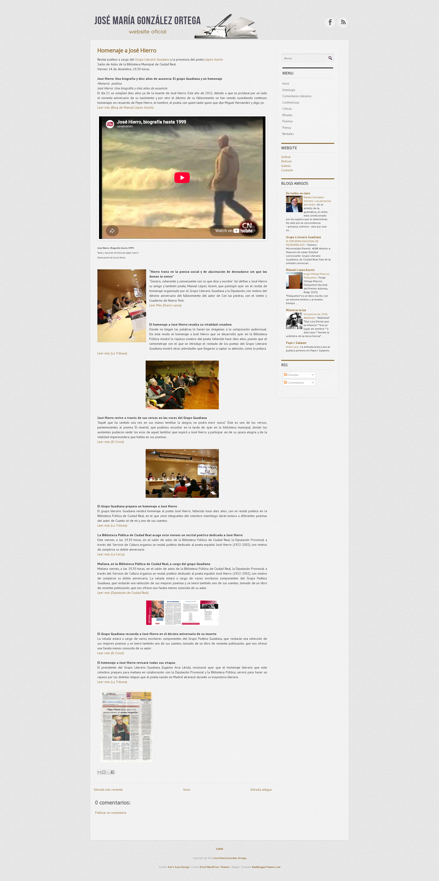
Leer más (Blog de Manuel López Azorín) (125, 107)
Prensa (286, 128)
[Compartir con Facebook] (112, 772)
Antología (288, 90)
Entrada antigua (261, 789)
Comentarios (295, 383)
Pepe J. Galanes (296, 343)
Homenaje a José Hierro (126, 50)
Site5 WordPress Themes (215, 867)
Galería (286, 166)
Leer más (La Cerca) (111, 554)
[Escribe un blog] (104, 772)
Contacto (287, 170)
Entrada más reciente (108, 789)
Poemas (287, 121)
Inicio (186, 789)
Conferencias (290, 102)
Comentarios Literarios (297, 96)
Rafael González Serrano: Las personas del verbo (317, 200)
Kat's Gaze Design (178, 867)
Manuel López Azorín (300, 270)
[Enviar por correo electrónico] (99, 772)
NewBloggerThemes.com (266, 867)
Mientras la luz (296, 310)
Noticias (286, 161)
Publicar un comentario (110, 813)
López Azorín (214, 59)
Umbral (286, 157)
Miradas (287, 115)
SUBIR (219, 849)
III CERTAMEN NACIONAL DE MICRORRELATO (302, 242)
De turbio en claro (298, 193)
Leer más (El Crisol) (110, 442)
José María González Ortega (230, 858)
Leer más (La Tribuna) (112, 353)
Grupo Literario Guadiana (152, 59)
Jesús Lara (292, 346)
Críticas (287, 109)
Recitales (288, 134)
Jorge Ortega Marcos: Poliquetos (317, 275)
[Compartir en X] (108, 772)
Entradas (293, 375)
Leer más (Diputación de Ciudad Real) (123, 593)
